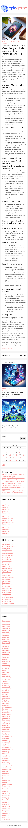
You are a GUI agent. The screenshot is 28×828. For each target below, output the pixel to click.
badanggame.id (6, 747)
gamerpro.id (5, 775)
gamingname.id (6, 780)
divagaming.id (6, 623)
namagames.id (6, 652)
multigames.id (6, 806)
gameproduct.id (6, 733)
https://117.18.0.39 (7, 509)
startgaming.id (6, 630)
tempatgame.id (6, 713)
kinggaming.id (6, 786)
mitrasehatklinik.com (7, 581)
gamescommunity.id (7, 749)
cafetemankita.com (7, 568)
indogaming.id (6, 625)
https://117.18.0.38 (7, 520)
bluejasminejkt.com (7, 563)
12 (10, 455)
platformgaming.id (7, 784)
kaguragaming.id (6, 779)
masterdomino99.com (8, 522)
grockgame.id (6, 687)
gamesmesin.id (6, 636)
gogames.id (5, 802)
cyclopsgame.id (6, 768)
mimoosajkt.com (6, 572)
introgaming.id (6, 698)
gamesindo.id (5, 637)
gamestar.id (5, 663)
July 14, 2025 (5, 56)
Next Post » (23, 355)
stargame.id (5, 674)
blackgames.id (6, 720)
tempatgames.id (6, 700)
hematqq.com (6, 529)
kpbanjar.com (6, 583)
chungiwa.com (6, 576)
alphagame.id (5, 744)
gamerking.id (5, 773)
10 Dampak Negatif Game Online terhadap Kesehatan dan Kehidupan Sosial (13, 479)
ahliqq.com (5, 507)
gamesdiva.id (5, 639)
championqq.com (6, 526)
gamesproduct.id (6, 714)
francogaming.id (6, 727)
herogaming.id (6, 621)
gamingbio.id (5, 692)
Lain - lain (5, 424)
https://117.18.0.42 (7, 513)
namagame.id (5, 672)
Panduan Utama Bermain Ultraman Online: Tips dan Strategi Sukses (13, 475)
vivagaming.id (6, 628)
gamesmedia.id (6, 757)
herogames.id (6, 643)
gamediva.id (5, 659)
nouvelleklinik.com (7, 588)
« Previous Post (6, 355)
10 (3, 455)
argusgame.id (5, 685)
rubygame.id (5, 683)
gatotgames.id (6, 718)
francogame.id (6, 738)
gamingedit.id (6, 724)
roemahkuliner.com (7, 550)
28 (16, 460)
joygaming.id (5, 762)
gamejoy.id (5, 771)
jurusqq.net (5, 511)
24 (3, 460)
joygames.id (5, 753)
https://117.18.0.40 (7, 528)
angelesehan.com (6, 561)
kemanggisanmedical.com (9, 585)
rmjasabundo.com (7, 570)
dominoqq (5, 610)
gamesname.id (6, 801)
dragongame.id (6, 819)
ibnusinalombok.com (7, 598)
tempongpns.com (6, 548)
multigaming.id (6, 793)
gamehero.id (5, 658)
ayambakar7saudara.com (8, 546)
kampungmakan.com (7, 555)
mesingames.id (6, 645)
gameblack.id (6, 740)
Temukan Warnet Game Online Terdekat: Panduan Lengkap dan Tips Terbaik (13, 482)
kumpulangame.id (7, 711)
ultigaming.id (5, 791)
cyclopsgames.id (6, 755)
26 (10, 460)
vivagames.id (5, 648)
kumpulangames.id (7, 707)
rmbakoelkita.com (7, 559)
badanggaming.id (7, 736)
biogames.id (5, 694)
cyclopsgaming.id (7, 766)
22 (20, 457)
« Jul (3, 465)
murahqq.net (5, 515)
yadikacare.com (6, 594)
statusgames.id (6, 808)
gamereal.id (5, 729)
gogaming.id (5, 788)
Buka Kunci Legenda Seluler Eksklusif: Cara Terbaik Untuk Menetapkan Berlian (13, 393)
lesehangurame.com (7, 544)
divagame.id (5, 670)
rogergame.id (6, 742)
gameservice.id (6, 731)
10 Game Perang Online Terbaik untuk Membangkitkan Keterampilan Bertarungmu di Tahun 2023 (13, 487)
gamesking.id (5, 799)
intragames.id (6, 696)
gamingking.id (6, 782)
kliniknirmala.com (6, 587)
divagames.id (5, 647)
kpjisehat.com (6, 579)
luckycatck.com (6, 557)
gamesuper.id (6, 661)
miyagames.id (6, 716)
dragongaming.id (6, 790)
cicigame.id (5, 746)
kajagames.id (5, 758)
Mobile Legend (17, 41)
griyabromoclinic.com (8, 603)
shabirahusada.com (7, 592)
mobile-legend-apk (7, 349)
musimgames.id (6, 650)
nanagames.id (6, 764)
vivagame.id (5, 669)
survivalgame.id (6, 689)
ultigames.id (5, 804)
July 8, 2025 (4, 396)
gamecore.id (5, 654)
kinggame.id (5, 817)
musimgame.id (6, 665)
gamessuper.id (6, 641)
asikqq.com (5, 504)
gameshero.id (6, 634)
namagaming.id (6, 626)
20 (13, 457)
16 (23, 455)
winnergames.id (6, 678)
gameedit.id (5, 735)
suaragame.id (5, 702)
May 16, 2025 (5, 430)
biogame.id (5, 709)
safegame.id (5, 691)
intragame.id (5, 703)
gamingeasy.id (6, 777)
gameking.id (5, 812)
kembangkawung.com (8, 574)
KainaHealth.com (6, 590)
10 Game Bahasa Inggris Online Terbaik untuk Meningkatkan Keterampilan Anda (12, 492)
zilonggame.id (6, 681)
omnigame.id (5, 705)
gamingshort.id (6, 725)
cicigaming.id (6, 722)
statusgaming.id (6, 795)
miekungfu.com (6, 566)
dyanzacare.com (6, 601)
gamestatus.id (6, 813)
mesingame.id (6, 667)
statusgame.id (5, 632)
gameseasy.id (5, 797)
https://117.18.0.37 (7, 524)
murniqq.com (5, 531)
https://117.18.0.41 (7, 517)
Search (4, 436)
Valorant (4, 43)
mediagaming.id (6, 760)
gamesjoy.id (5, 751)
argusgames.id (6, 680)
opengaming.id (6, 676)
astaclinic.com (6, 596)
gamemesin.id (6, 656)
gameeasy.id (5, 810)
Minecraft (9, 41)
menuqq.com (5, 533)
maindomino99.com (7, 518)
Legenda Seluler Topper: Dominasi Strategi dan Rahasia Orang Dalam (12, 427)
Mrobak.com (5, 565)
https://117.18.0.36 (7, 506)
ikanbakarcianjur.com (8, 577)
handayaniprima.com (7, 554)
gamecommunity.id (7, 769)
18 (6, 457)
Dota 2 (4, 41)
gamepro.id (5, 815)
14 (16, 455)
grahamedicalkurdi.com (8, 599)
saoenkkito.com (6, 552)
